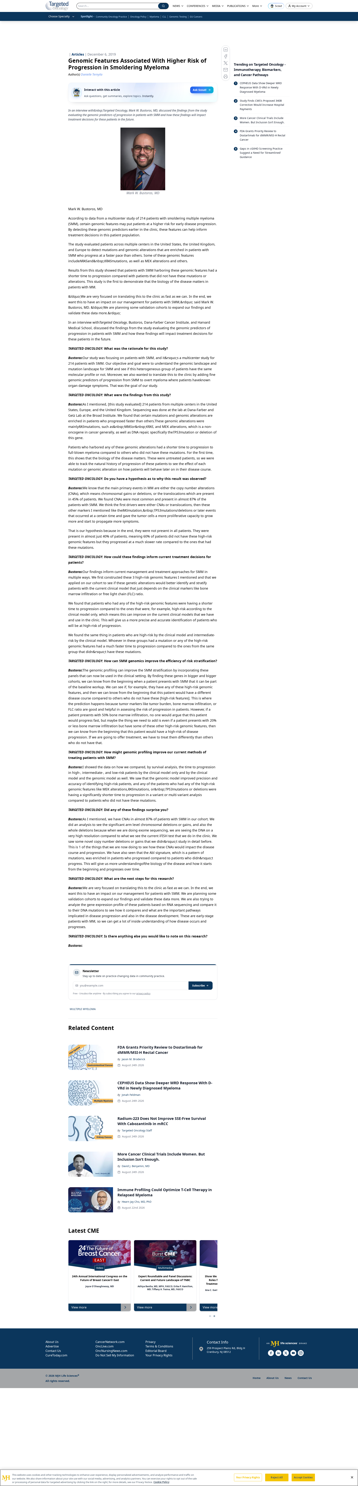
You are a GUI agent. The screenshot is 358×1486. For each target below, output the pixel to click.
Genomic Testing (178, 16)
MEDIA (216, 6)
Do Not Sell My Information (114, 1355)
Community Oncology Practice (111, 16)
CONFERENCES (196, 6)
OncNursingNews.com (111, 1351)
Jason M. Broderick (133, 1059)
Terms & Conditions (159, 1346)
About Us (52, 1342)
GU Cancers (196, 16)
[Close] (352, 1477)
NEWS (176, 6)
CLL (164, 16)
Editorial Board (156, 1351)
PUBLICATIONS (236, 6)
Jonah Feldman (131, 1095)
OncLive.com (104, 1346)
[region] (179, 1477)
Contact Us (53, 1351)
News (288, 1378)
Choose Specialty (59, 16)
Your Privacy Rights (158, 1355)
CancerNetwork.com (110, 1342)
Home (256, 1378)
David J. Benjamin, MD (136, 1166)
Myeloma (154, 16)
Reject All (276, 1477)
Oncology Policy (138, 16)
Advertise (52, 1346)
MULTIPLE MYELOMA (83, 1009)
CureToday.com (56, 1355)
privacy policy (143, 993)
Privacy (150, 1342)
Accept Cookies (303, 1477)
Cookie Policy (161, 1482)
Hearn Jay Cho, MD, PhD (136, 1201)
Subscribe (198, 985)
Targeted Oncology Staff (137, 1130)
